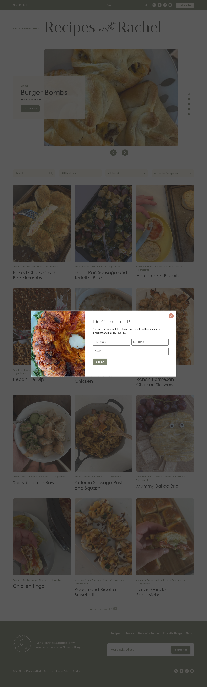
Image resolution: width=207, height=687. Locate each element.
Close (171, 315)
